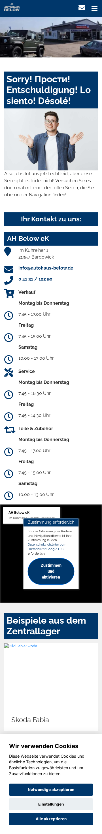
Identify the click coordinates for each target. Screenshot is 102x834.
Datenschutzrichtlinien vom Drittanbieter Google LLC (47, 546)
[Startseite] (12, 7)
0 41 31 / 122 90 (35, 279)
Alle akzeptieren (51, 819)
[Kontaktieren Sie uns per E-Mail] (81, 8)
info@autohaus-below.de (45, 268)
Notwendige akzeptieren (51, 789)
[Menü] (94, 8)
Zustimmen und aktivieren (51, 571)
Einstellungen (51, 804)
